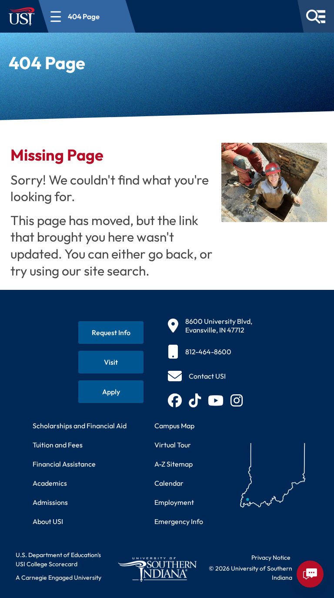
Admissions (50, 502)
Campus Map (174, 425)
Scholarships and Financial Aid (80, 425)
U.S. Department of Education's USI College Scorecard (58, 559)
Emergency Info (178, 521)
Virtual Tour (172, 444)
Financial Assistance (64, 464)
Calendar (169, 483)
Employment (174, 502)
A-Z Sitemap (173, 464)
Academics (50, 483)
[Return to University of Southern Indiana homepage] (157, 569)
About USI (48, 521)
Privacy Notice (271, 557)
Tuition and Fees (58, 444)
